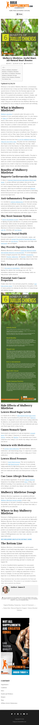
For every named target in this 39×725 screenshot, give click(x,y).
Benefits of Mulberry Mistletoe (10, 72)
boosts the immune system (10, 220)
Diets (2, 691)
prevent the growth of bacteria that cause (23, 239)
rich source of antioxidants (12, 268)
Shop (2, 700)
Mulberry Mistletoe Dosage (9, 75)
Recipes (3, 697)
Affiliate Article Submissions (9, 703)
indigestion (15, 257)
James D (10, 63)
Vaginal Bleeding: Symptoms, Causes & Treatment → (19, 605)
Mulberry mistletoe (6, 114)
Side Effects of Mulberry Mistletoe (11, 73)
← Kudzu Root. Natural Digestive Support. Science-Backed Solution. (19, 609)
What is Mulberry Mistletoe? (10, 70)
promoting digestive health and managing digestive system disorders (18, 252)
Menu (20, 14)
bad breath (4, 243)
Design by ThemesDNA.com (19, 722)
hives (25, 482)
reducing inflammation (17, 202)
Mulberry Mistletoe (31, 597)
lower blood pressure (14, 462)
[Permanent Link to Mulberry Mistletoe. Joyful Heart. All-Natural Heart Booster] (19, 37)
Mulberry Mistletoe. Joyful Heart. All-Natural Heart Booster (19, 59)
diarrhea (23, 257)
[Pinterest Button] (18, 714)
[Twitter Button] (12, 714)
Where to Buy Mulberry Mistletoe (11, 77)
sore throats (18, 230)
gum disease (14, 241)
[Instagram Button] (21, 714)
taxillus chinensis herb (22, 600)
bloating (9, 257)
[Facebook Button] (15, 714)
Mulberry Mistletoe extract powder (11, 500)
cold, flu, (3, 230)
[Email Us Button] (27, 714)
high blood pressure (13, 464)
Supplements (29, 63)
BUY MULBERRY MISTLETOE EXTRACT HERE (16, 539)
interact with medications (11, 449)
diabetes (32, 189)
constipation (29, 255)
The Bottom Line (6, 79)
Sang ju (5, 118)
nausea (3, 437)
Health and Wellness (7, 694)
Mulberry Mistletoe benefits (9, 599)
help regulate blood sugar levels (26, 416)
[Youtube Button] (24, 714)
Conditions (4, 688)
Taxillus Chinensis (22, 599)
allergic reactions (30, 480)
